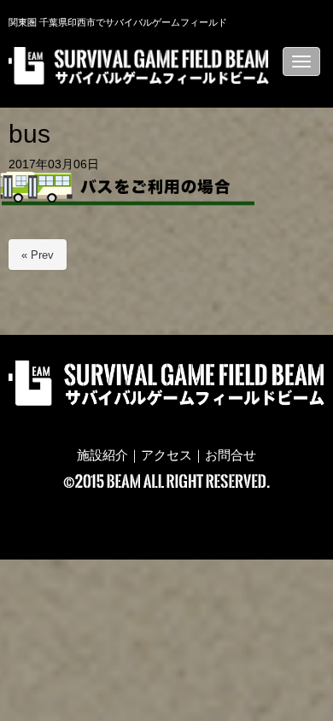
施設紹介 (102, 455)
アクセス (166, 455)
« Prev (37, 255)
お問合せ (230, 455)
